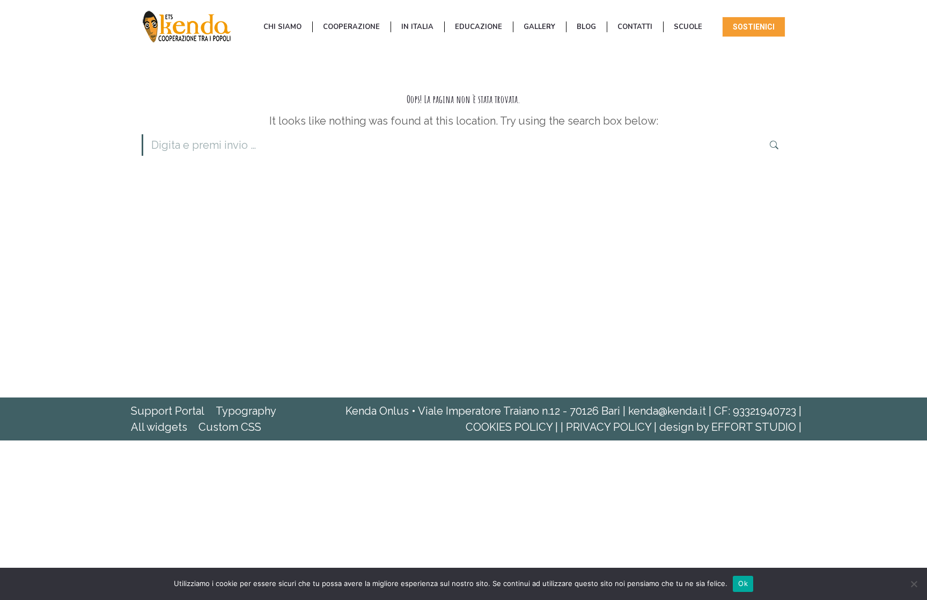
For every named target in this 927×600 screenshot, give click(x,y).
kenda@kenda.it (667, 410)
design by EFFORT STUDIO (729, 427)
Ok (743, 583)
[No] (913, 584)
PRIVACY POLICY (610, 427)
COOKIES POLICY (510, 427)
